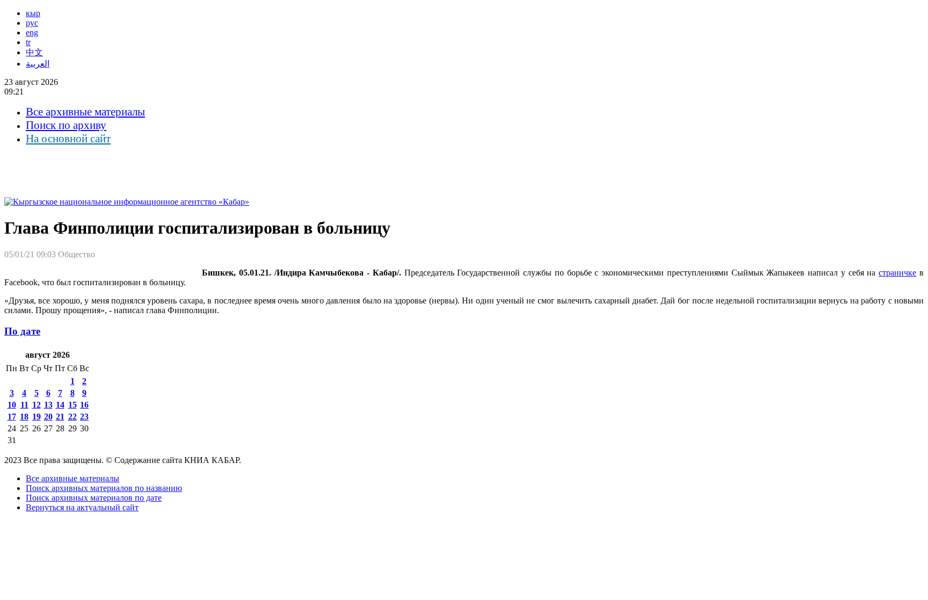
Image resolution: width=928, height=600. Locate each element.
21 (60, 416)
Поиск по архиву (66, 125)
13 (48, 404)
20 (48, 416)
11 (24, 404)
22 (72, 416)
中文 (34, 52)
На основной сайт (68, 138)
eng (32, 32)
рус (32, 22)
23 (84, 416)
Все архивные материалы (85, 111)
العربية (37, 63)
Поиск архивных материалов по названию (104, 488)
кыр (33, 13)
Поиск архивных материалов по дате (94, 497)
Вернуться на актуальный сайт (82, 507)
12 (36, 404)
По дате (22, 331)
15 (72, 404)
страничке (897, 272)
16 (84, 404)
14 (60, 404)
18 (24, 416)
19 (36, 416)
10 (12, 404)
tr (28, 42)
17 (12, 416)
